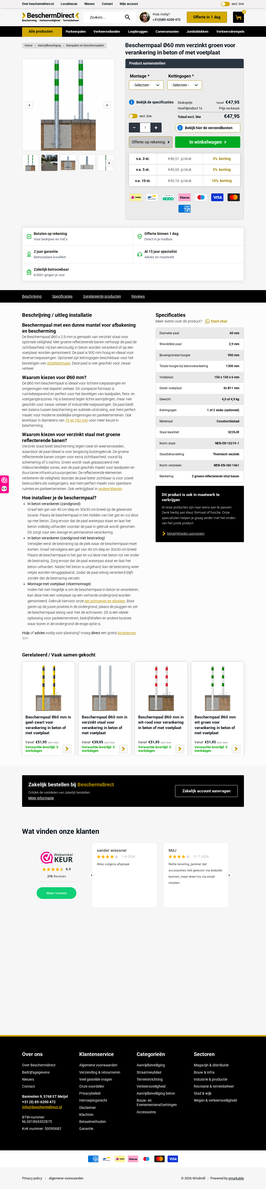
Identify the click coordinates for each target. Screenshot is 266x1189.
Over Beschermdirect (39, 1065)
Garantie (86, 1129)
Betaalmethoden (92, 1122)
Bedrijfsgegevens (36, 1072)
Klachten (86, 1115)
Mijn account (129, 4)
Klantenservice (96, 1054)
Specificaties (62, 296)
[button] (107, 105)
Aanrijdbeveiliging (49, 45)
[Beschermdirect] (50, 17)
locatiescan (127, 633)
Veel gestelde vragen (95, 1079)
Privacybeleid (90, 1093)
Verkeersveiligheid (151, 1086)
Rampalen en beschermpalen (85, 45)
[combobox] (104, 17)
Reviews (138, 296)
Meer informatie (41, 798)
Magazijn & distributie (211, 1065)
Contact (107, 4)
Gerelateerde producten (102, 296)
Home (28, 45)
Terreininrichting (150, 1079)
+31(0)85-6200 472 (167, 20)
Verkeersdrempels (230, 31)
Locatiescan (69, 4)
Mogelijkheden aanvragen (185, 533)
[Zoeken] (127, 17)
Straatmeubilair (149, 1072)
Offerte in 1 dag (207, 17)
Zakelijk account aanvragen (206, 791)
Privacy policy (32, 1178)
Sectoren (204, 1054)
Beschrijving (32, 296)
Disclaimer (87, 1108)
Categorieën (151, 1054)
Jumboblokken (197, 31)
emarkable (236, 1178)
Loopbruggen (138, 31)
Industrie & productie (210, 1079)
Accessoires (146, 1112)
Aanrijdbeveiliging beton (156, 1093)
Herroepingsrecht (93, 1100)
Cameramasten (167, 31)
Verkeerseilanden (107, 31)
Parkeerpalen (76, 31)
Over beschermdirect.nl (38, 4)
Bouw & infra (204, 1072)
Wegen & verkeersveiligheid (215, 1100)
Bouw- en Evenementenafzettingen (157, 1102)
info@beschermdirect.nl (42, 1107)
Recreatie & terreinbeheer (214, 1086)
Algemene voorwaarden (98, 1065)
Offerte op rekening (148, 142)
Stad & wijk (202, 1093)
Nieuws (89, 4)
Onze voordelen (91, 1086)
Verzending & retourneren (99, 1072)
